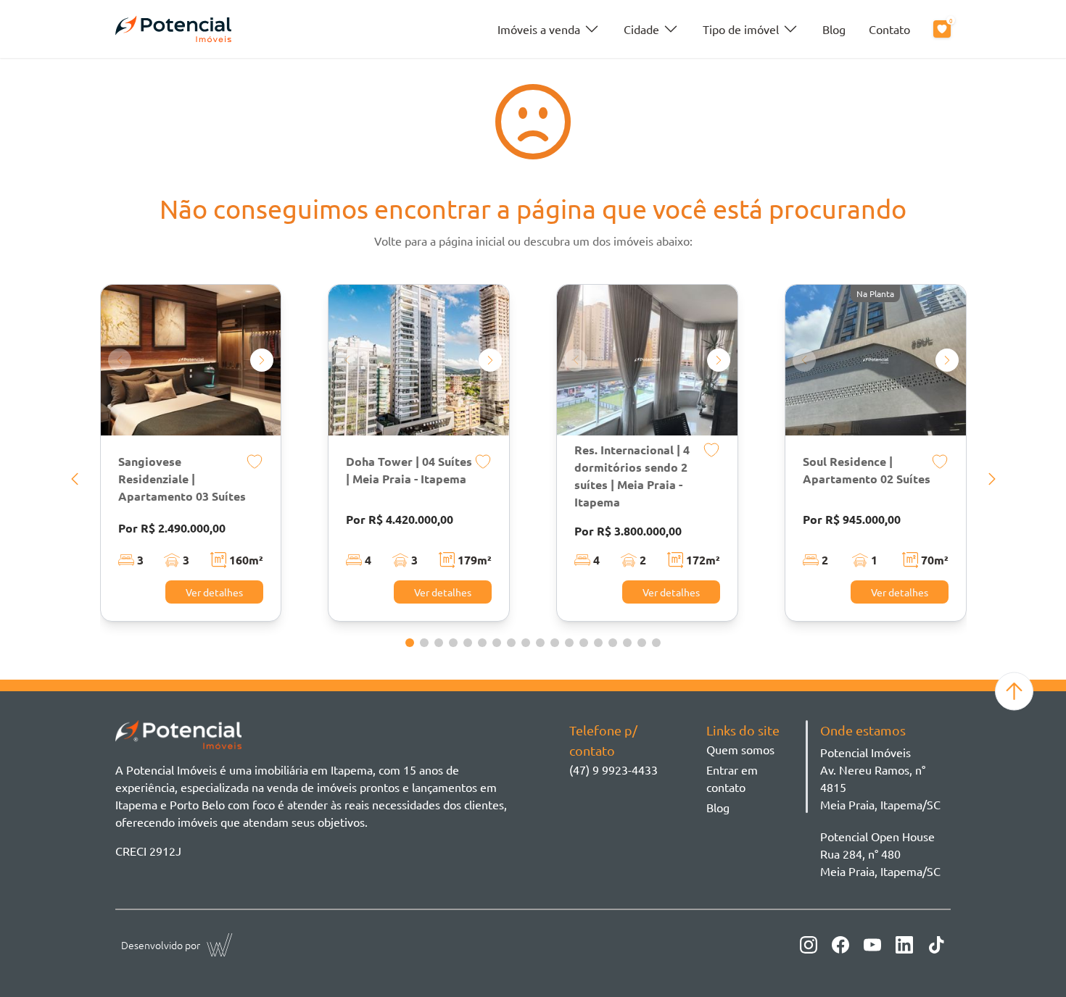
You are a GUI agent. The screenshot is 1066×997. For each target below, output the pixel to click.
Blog (834, 29)
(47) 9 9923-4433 (613, 769)
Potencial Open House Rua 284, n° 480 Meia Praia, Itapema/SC (880, 853)
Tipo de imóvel (741, 29)
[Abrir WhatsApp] (1029, 960)
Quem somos (740, 749)
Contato (889, 29)
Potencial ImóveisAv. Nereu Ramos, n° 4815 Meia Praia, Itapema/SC (880, 778)
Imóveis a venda (538, 29)
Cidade (641, 29)
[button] (74, 478)
